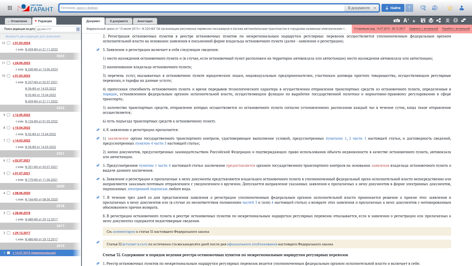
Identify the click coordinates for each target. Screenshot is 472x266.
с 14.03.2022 (21, 140)
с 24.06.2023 (21, 63)
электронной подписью (147, 188)
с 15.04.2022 (21, 128)
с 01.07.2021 (21, 173)
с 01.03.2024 (21, 43)
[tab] (18, 21)
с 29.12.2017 (21, 233)
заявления (380, 165)
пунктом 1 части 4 (155, 165)
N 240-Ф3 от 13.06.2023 (41, 69)
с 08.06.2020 (21, 193)
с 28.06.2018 (21, 213)
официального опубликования (252, 244)
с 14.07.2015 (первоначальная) (34, 253)
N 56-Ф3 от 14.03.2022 (40, 88)
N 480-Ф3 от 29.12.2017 (41, 219)
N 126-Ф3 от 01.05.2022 (41, 121)
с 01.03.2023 (21, 76)
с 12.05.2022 (21, 115)
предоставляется (240, 165)
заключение (118, 138)
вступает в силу (135, 244)
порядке (110, 93)
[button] (10, 8)
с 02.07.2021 (21, 160)
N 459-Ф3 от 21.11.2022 (41, 49)
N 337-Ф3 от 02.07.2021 (41, 82)
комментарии (124, 231)
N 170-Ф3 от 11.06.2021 (41, 180)
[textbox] (201, 7)
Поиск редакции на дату (18, 29)
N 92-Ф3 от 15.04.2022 (40, 95)
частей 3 (249, 202)
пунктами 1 (336, 138)
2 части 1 (357, 138)
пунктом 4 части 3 (150, 143)
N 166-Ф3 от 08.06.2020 (41, 199)
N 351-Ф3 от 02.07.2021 (41, 167)
